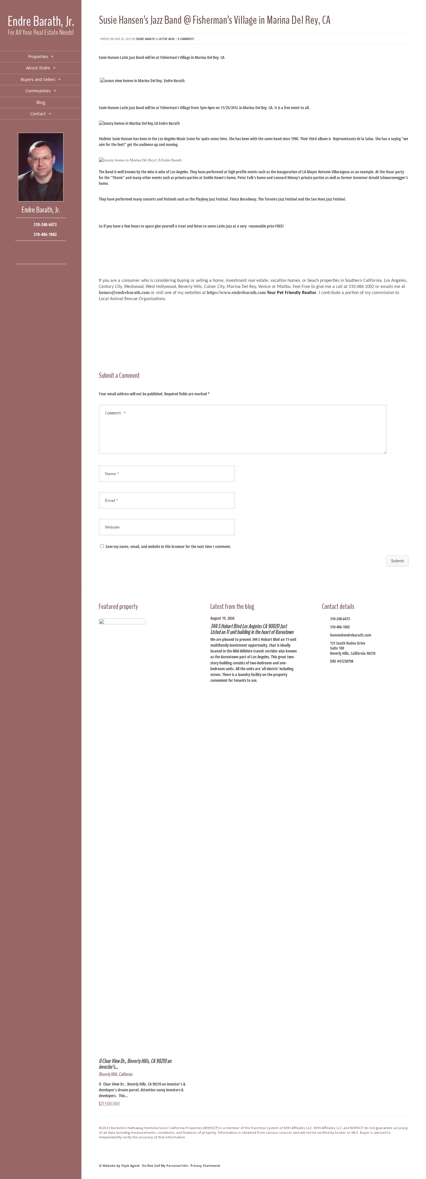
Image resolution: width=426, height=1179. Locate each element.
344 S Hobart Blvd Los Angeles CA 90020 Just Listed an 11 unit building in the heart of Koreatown (251, 629)
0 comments (185, 39)
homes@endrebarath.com (350, 635)
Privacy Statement (205, 1165)
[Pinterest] (40, 256)
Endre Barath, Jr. (41, 21)
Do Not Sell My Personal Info (165, 1165)
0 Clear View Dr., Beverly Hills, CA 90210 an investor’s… (135, 1064)
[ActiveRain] (23, 256)
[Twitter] (40, 248)
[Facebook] (23, 248)
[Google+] (49, 248)
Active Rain (166, 39)
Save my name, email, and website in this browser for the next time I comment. (168, 546)
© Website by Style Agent (119, 1165)
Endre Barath (145, 39)
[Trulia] (49, 256)
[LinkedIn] (32, 256)
